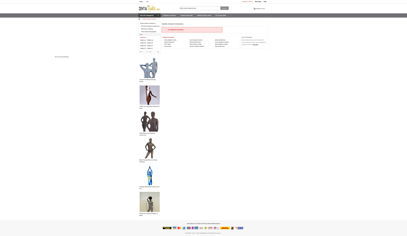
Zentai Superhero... (169, 42)
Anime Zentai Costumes (147, 23)
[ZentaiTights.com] (149, 7)
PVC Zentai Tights (220, 15)
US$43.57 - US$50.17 (146, 48)
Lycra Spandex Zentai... (196, 40)
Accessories (167, 46)
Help (265, 1)
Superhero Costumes (169, 15)
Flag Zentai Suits (220, 46)
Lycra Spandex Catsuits (222, 42)
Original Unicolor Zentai (204, 15)
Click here (255, 44)
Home (141, 1)
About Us (193, 223)
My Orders (258, 1)
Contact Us (199, 223)
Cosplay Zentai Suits (186, 15)
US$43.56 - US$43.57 (146, 45)
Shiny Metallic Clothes (221, 44)
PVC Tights (167, 44)
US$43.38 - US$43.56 (146, 43)
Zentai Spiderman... (220, 40)
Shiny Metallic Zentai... (170, 40)
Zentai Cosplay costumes (197, 46)
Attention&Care (215, 223)
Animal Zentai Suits (195, 42)
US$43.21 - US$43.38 (146, 40)
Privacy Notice (207, 223)
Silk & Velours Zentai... (196, 44)
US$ (147, 1)
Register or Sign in (247, 1)
